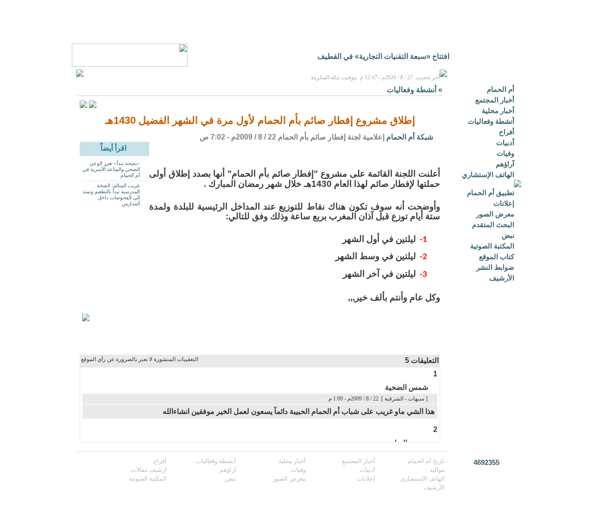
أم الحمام (500, 89)
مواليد (437, 469)
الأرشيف (501, 278)
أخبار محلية (498, 110)
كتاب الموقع (496, 256)
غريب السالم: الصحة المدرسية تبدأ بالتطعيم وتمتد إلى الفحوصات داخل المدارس (111, 194)
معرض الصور (495, 214)
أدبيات (505, 142)
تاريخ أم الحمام (426, 460)
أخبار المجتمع (494, 100)
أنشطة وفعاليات (491, 121)
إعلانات (503, 203)
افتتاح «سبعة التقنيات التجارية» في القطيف (383, 56)
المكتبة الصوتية (492, 246)
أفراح (506, 132)
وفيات (505, 153)
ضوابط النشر (495, 267)
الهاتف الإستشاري (488, 174)
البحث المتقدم (493, 225)
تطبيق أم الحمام (490, 193)
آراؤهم (505, 164)
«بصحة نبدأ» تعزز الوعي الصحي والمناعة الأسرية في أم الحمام (111, 169)
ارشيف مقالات (149, 469)
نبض (508, 235)
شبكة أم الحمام (409, 137)
